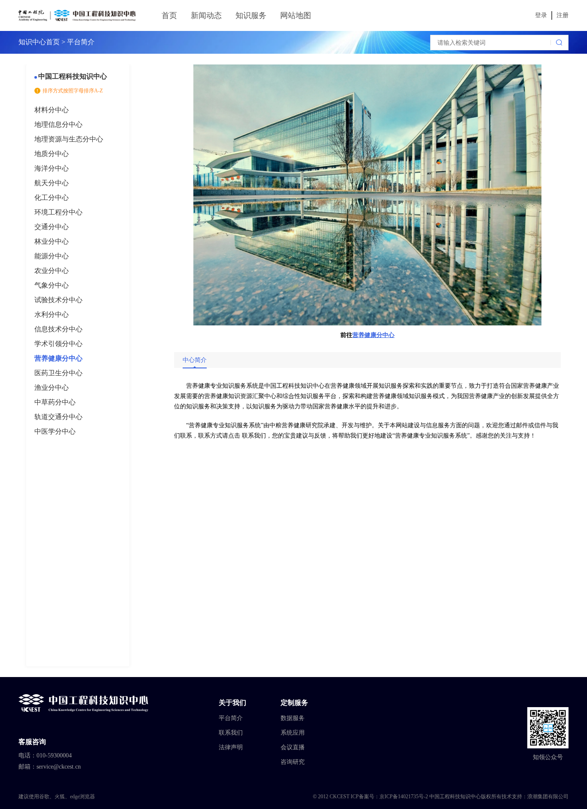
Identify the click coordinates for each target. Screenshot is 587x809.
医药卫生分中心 (58, 373)
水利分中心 (51, 314)
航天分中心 (51, 183)
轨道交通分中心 (58, 416)
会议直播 (293, 747)
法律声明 (231, 747)
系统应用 (293, 732)
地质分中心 (51, 153)
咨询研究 (293, 762)
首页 (169, 15)
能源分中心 (51, 256)
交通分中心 (51, 226)
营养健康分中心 (58, 358)
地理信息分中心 (58, 124)
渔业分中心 (51, 387)
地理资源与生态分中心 (68, 139)
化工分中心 (51, 197)
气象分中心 (51, 285)
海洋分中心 (51, 168)
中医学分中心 (55, 431)
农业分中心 (51, 270)
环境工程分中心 (58, 212)
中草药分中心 (55, 402)
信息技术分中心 (58, 329)
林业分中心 (51, 241)
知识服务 (250, 15)
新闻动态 (206, 15)
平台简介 (231, 718)
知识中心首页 (39, 42)
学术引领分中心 (58, 343)
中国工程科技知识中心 (72, 76)
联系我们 (231, 732)
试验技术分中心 (58, 299)
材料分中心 (51, 109)
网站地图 (295, 15)
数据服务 (293, 718)
